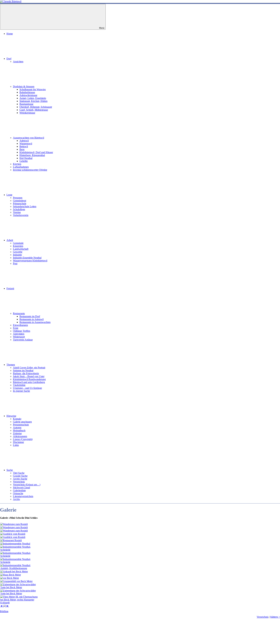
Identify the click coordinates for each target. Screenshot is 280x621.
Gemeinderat (19, 200)
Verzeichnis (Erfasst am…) (26, 484)
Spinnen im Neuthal (23, 370)
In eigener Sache (21, 391)
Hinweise (11, 415)
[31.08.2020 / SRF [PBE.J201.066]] (19, 593)
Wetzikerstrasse (27, 112)
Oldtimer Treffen (21, 331)
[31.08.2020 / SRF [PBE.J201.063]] (9, 578)
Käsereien (18, 246)
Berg (21, 149)
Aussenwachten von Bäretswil (28, 137)
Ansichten (18, 61)
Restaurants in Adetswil (31, 319)
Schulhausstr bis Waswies (32, 89)
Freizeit (10, 288)
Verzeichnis (19, 481)
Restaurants (19, 313)
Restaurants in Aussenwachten (35, 322)
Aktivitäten (18, 333)
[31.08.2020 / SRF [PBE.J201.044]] (14, 527)
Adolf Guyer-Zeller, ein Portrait (29, 367)
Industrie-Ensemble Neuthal (27, 257)
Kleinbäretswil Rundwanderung (29, 379)
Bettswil (23, 146)
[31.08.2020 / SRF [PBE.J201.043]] (14, 524)
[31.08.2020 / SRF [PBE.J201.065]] (19, 587)
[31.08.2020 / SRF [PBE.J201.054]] (19, 562)
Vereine (17, 212)
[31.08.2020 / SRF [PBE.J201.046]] (12, 533)
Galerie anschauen (22, 421)
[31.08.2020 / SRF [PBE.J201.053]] (19, 556)
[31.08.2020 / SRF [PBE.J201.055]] (19, 568)
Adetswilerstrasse (28, 95)
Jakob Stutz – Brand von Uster (28, 376)
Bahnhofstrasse (27, 92)
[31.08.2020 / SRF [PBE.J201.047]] (12, 537)
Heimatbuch (19, 430)
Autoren (17, 427)
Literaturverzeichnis (23, 496)
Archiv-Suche (20, 478)
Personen (17, 197)
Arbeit (9, 240)
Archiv (16, 499)
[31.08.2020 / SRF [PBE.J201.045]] (14, 530)
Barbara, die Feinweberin (26, 373)
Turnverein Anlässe (23, 339)
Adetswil (24, 140)
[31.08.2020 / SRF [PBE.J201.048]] (11, 540)
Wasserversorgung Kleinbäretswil (30, 260)
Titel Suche (18, 473)
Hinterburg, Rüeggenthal (32, 155)
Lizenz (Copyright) (23, 439)
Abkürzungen (20, 436)
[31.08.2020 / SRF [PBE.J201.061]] (14, 571)
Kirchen (17, 164)
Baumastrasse (26, 104)
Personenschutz (21, 424)
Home (9, 33)
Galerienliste (19, 490)
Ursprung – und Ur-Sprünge (27, 388)
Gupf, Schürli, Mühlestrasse (33, 109)
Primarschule (19, 203)
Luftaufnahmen (21, 167)
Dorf (8, 58)
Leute (9, 194)
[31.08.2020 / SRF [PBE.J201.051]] (15, 543)
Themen (10, 364)
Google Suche (20, 475)
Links (16, 445)
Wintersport (19, 336)
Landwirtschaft (20, 249)
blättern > (275, 616)
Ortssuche (18, 493)
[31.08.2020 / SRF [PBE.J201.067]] (19, 602)
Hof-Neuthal (25, 158)
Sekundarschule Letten (24, 206)
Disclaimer (18, 442)
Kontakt (17, 418)
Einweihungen (20, 325)
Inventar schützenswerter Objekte (30, 169)
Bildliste (4, 611)
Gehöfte (23, 161)
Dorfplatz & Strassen (23, 86)
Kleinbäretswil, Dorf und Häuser (36, 152)
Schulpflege (19, 209)
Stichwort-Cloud (21, 487)
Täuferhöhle (19, 385)
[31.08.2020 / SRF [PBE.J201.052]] (19, 549)
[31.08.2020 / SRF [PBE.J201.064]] (16, 581)
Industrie (17, 254)
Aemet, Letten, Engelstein (32, 98)
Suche (9, 470)
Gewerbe (17, 251)
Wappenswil (25, 143)
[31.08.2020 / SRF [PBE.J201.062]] (10, 574)
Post (15, 263)
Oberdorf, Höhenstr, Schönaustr (35, 107)
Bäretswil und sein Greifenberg (29, 382)
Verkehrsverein (20, 215)
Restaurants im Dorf (29, 316)
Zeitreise (17, 433)
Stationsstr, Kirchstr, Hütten (33, 101)
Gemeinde (18, 243)
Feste (15, 328)
